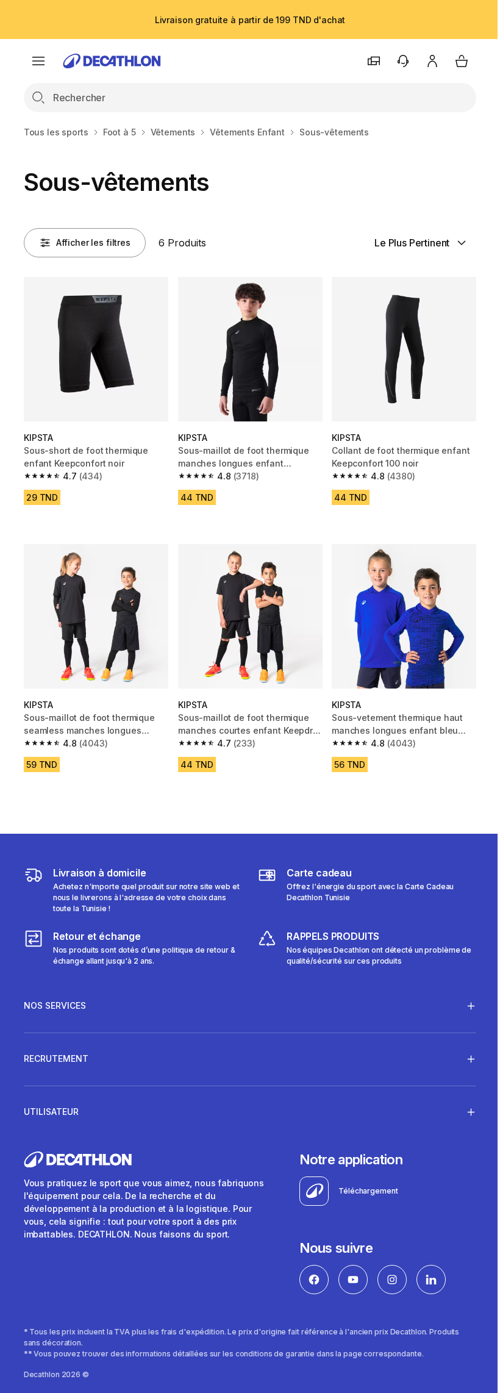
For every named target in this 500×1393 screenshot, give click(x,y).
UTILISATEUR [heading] (51, 1105)
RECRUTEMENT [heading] (56, 1052)
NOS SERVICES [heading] (55, 999)
